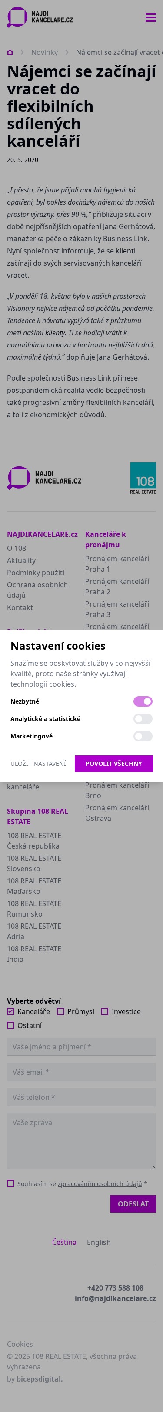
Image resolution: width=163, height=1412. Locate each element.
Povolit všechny (114, 763)
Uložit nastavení (38, 763)
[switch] (143, 701)
